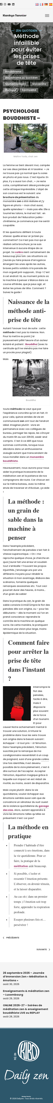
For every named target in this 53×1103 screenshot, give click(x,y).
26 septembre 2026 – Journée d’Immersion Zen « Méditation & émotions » (25, 976)
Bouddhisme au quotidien (21, 77)
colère (19, 252)
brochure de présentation (19, 197)
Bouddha (31, 344)
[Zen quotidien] (14, 15)
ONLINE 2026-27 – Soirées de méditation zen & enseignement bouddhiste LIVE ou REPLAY (25, 1008)
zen (29, 601)
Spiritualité (29, 90)
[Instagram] (5, 4)
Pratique (10, 90)
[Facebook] (1, 4)
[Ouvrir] (47, 15)
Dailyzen (20, 1098)
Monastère (39, 84)
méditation (21, 866)
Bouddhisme (13, 71)
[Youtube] (9, 4)
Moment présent (15, 84)
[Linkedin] (13, 4)
